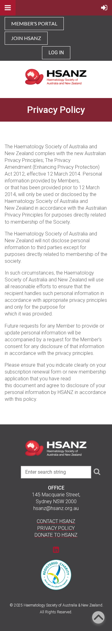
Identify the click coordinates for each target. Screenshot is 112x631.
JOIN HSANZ (26, 38)
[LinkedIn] (56, 549)
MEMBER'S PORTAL (34, 23)
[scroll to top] (98, 617)
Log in (56, 53)
